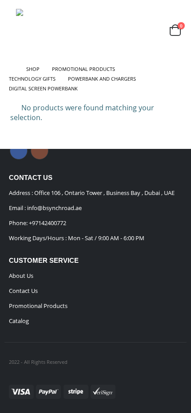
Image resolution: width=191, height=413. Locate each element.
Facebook (19, 151)
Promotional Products (38, 306)
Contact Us (23, 291)
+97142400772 (47, 223)
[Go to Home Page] (11, 69)
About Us (21, 276)
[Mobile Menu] (11, 30)
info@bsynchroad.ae (54, 208)
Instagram (39, 151)
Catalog (19, 321)
